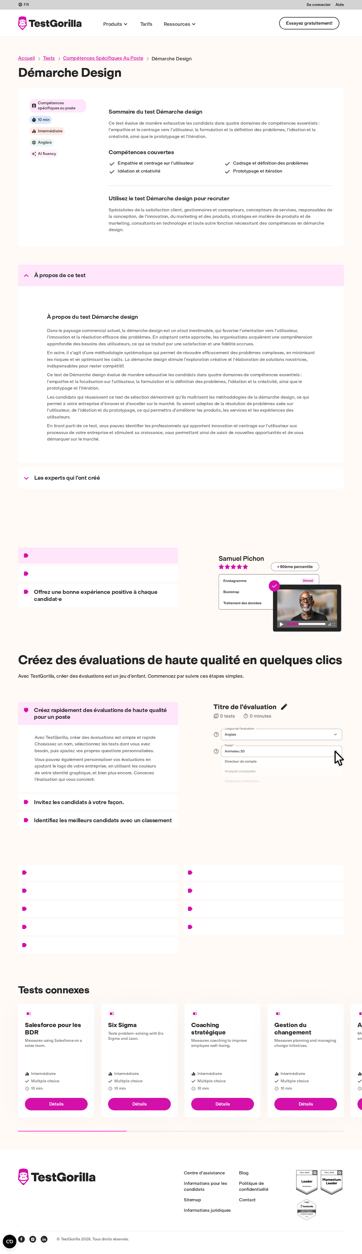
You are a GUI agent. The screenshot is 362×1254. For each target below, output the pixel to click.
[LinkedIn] (44, 1239)
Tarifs (146, 24)
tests (49, 58)
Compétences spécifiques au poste (103, 58)
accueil (26, 58)
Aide (339, 4)
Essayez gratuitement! (309, 23)
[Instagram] (32, 1239)
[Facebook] (21, 1239)
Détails (56, 1104)
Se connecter (319, 4)
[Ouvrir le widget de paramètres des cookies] (9, 1241)
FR (26, 4)
